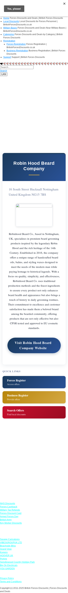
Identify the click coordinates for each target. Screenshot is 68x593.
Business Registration (17, 50)
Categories (8, 34)
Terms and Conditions (11, 581)
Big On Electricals (8, 565)
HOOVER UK (6, 555)
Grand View (6, 549)
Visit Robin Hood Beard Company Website (33, 345)
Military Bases (10, 28)
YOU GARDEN (7, 568)
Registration (9, 41)
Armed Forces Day (9, 516)
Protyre (3, 559)
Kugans (4, 552)
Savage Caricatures (10, 539)
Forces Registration (16, 44)
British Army (6, 519)
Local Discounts (11, 21)
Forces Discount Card (10, 513)
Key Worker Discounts (11, 523)
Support (7, 57)
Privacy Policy (7, 578)
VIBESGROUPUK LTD (11, 542)
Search (3, 70)
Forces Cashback (8, 506)
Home (6, 18)
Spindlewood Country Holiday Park (17, 562)
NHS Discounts (7, 503)
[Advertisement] (34, 110)
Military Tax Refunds (10, 510)
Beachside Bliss (8, 546)
